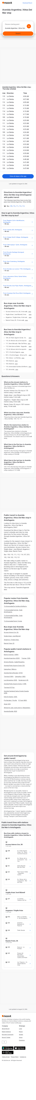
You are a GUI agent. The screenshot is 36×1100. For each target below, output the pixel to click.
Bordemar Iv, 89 (23, 680)
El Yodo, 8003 (22, 700)
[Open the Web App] (7, 1052)
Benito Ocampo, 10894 (11, 654)
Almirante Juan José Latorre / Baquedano (17, 707)
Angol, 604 (7, 704)
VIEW (29, 311)
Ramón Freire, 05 (9, 643)
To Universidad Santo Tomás (13, 621)
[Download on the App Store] (19, 1048)
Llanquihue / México (10, 669)
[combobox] (18, 24)
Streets (21, 1034)
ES (4, 1041)
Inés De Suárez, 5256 (10, 697)
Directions (22, 1040)
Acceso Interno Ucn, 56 (11, 632)
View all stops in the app (18, 176)
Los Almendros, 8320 (10, 680)
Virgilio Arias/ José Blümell (12, 636)
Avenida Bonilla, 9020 (10, 711)
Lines (20, 1028)
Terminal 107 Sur (9, 687)
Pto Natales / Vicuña (10, 700)
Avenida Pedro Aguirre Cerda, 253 (14, 665)
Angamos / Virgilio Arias (11, 639)
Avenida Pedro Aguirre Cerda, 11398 (15, 684)
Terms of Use (6, 1057)
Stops (20, 1037)
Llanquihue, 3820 (20, 676)
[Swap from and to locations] (29, 26)
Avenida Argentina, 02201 (12, 658)
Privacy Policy (14, 1057)
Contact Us (23, 1057)
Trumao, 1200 (26, 658)
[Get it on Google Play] (7, 1048)
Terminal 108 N (8, 676)
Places (21, 1031)
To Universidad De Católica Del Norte (15, 606)
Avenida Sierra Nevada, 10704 (13, 673)
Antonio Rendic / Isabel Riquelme (14, 662)
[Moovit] (7, 3)
